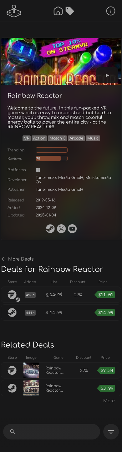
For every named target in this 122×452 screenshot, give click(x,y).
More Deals (21, 259)
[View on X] (61, 229)
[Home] (58, 11)
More (109, 401)
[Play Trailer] (107, 75)
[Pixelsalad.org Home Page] (14, 11)
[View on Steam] (50, 229)
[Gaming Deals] (70, 11)
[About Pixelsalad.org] (111, 11)
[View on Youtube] (72, 229)
